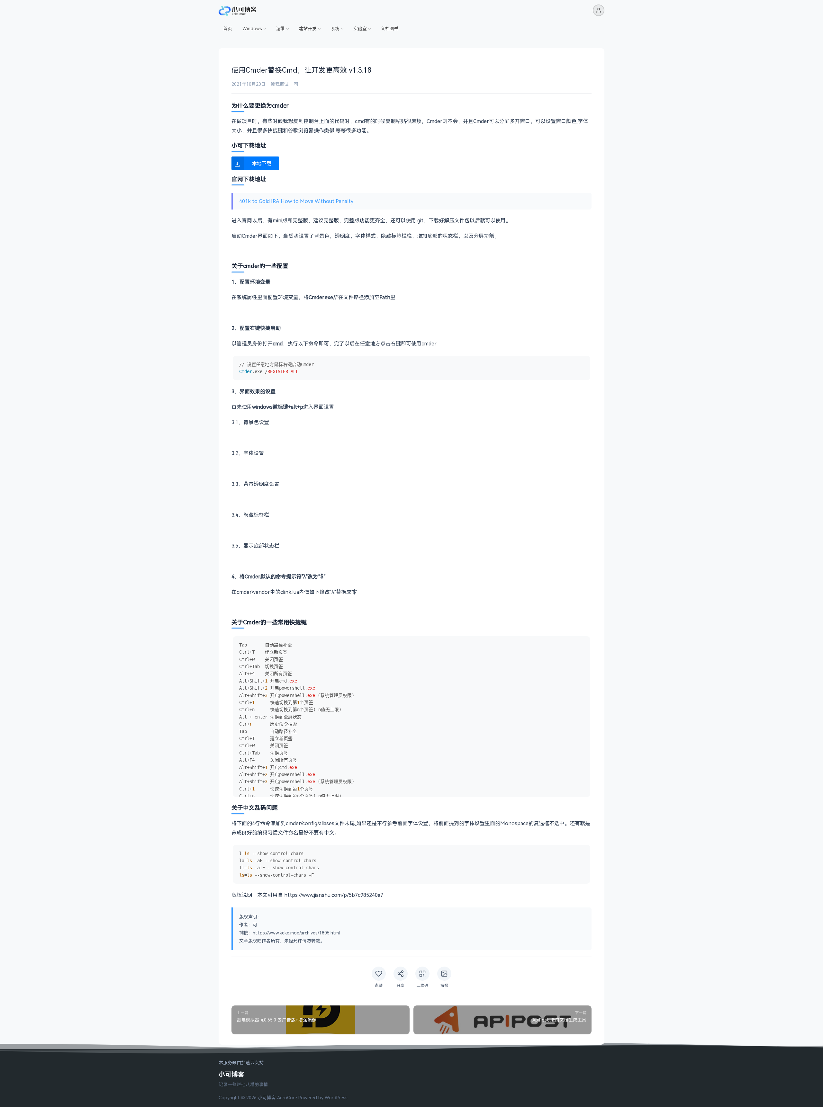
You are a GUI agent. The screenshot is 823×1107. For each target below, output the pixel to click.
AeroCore (287, 1097)
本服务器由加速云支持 (241, 1063)
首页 (227, 28)
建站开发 (308, 28)
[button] (598, 10)
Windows (252, 28)
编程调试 (280, 84)
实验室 (360, 28)
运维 (280, 28)
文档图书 (390, 28)
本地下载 (261, 163)
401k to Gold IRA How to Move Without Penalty (296, 201)
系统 (334, 28)
